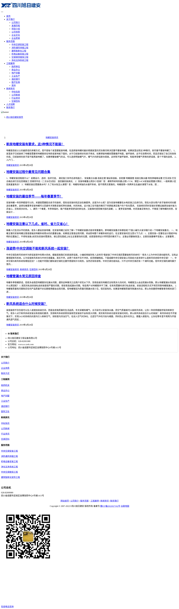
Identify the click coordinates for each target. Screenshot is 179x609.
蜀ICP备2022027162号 (110, 506)
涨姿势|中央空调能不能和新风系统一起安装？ (38, 248)
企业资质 (5, 368)
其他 (14, 85)
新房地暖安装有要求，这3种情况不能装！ (35, 144)
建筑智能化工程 (19, 51)
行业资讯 (16, 98)
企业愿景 (16, 38)
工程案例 (10, 63)
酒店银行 (16, 79)
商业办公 (16, 70)
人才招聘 (10, 104)
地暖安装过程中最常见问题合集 (28, 172)
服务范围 (10, 41)
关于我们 (10, 19)
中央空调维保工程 (9, 472)
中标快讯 (5, 423)
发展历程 (16, 26)
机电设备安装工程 (20, 54)
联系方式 (5, 373)
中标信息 (16, 92)
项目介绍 (16, 29)
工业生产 (16, 76)
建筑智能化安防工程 (10, 477)
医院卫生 (5, 411)
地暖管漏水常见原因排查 (23, 276)
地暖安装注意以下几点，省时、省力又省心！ (37, 224)
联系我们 (10, 107)
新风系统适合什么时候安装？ (26, 303)
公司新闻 (16, 95)
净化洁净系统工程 (20, 60)
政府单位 (16, 66)
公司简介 (16, 22)
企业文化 (16, 35)
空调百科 (16, 101)
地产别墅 (16, 73)
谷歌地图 (125, 506)
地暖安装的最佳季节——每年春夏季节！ (34, 196)
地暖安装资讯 (12, 165)
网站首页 (65, 501)
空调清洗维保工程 (20, 57)
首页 (8, 16)
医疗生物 (16, 82)
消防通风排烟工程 (20, 48)
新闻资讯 (10, 88)
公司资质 (16, 32)
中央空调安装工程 (20, 44)
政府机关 (5, 385)
